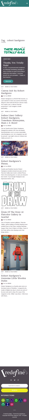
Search (14, 390)
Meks (10, 413)
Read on (8, 81)
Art (2, 86)
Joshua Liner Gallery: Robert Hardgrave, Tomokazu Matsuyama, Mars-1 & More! (13, 119)
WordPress (22, 413)
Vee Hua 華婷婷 (7, 96)
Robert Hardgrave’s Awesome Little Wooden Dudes (13, 278)
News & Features (11, 86)
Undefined (6, 59)
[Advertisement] (14, 23)
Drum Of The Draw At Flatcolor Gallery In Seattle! (12, 214)
